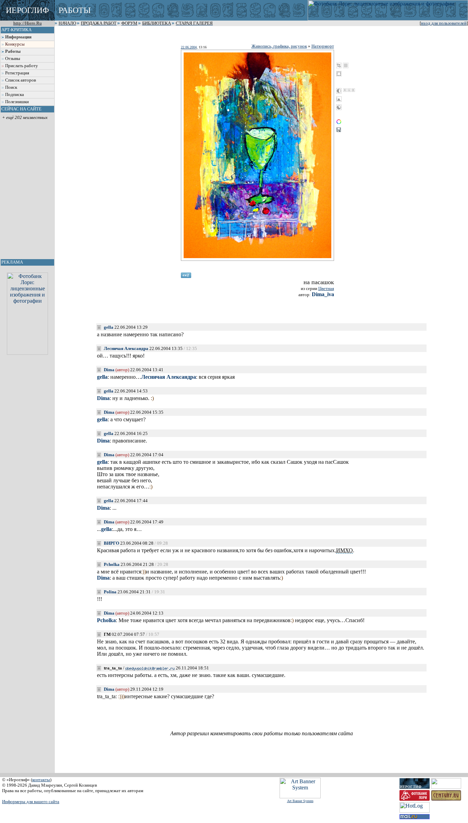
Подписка (14, 94)
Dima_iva (323, 294)
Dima (109, 369)
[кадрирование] (339, 65)
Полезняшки (17, 101)
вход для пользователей (444, 23)
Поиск (11, 87)
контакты (41, 779)
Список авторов (20, 80)
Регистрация (17, 73)
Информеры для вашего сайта (30, 801)
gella (108, 327)
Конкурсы (15, 44)
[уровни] (339, 99)
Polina (110, 591)
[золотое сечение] (345, 65)
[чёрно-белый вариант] (339, 91)
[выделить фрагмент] (339, 73)
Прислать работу (21, 65)
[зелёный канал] (349, 90)
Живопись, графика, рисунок (279, 46)
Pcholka (112, 564)
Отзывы (12, 58)
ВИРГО (111, 543)
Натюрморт (322, 46)
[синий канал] (353, 90)
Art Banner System (300, 801)
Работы (13, 51)
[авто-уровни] (339, 107)
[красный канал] (345, 90)
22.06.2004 (189, 47)
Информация (18, 37)
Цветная (326, 288)
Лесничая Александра (126, 348)
